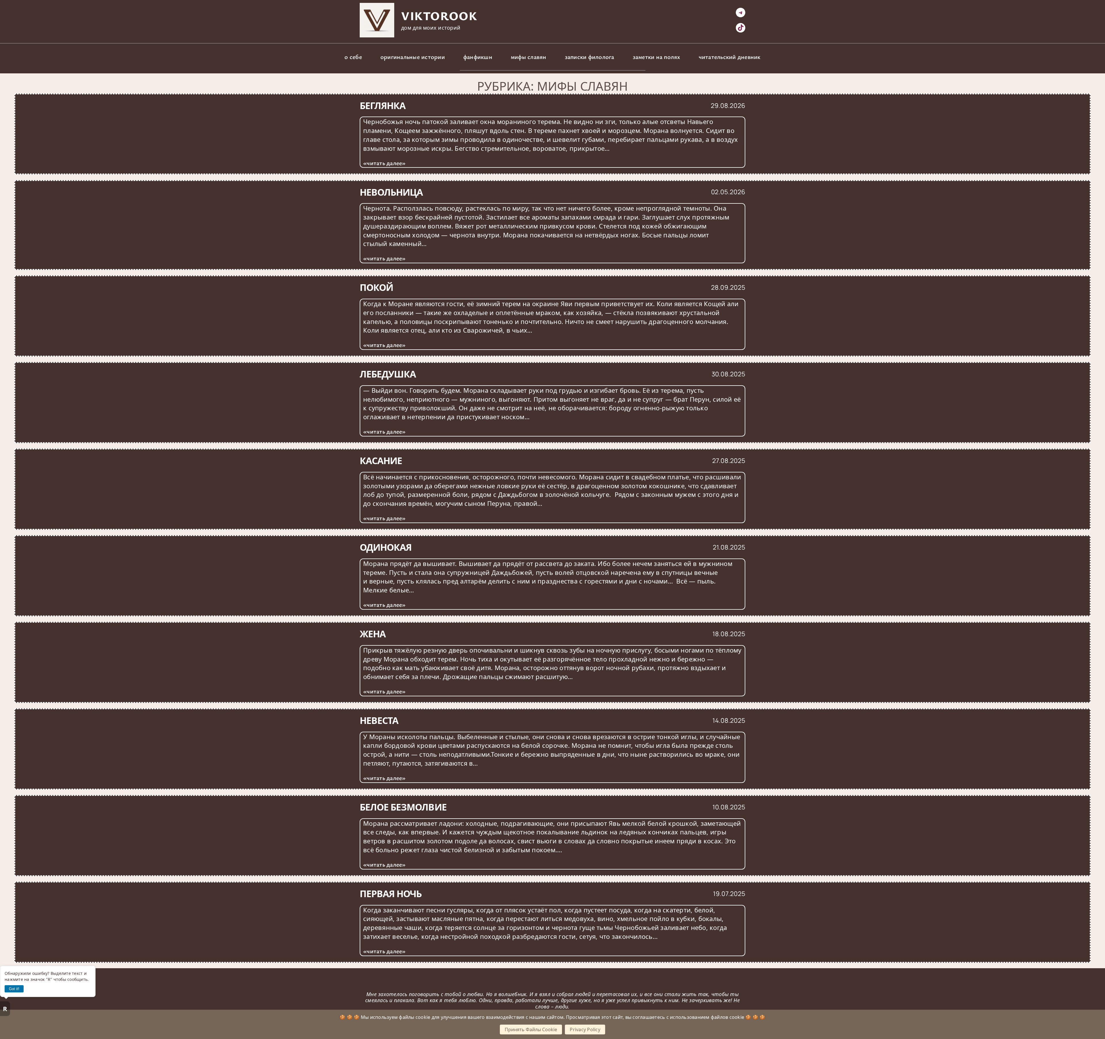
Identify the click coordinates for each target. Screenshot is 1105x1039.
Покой (376, 287)
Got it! (14, 989)
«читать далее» (384, 163)
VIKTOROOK (439, 15)
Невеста (379, 720)
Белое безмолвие (403, 807)
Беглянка (382, 105)
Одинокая (385, 547)
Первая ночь (391, 893)
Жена (373, 633)
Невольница (391, 192)
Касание (381, 460)
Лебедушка (388, 374)
